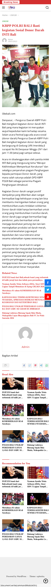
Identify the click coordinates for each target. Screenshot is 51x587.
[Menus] (4, 7)
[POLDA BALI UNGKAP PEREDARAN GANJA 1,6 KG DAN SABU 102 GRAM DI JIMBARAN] (13, 436)
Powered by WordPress (16, 576)
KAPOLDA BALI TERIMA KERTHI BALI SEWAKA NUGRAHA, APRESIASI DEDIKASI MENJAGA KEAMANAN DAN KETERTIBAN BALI (25, 299)
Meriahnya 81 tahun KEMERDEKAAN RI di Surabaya (21, 292)
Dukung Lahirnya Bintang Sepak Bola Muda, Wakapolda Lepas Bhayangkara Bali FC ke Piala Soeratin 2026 (23, 315)
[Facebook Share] (24, 365)
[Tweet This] (30, 365)
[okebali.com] (11, 7)
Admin (10, 39)
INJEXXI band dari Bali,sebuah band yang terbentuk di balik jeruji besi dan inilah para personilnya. (25, 278)
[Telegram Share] (41, 365)
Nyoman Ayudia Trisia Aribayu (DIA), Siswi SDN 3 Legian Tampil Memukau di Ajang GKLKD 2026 (24, 285)
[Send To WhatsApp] (47, 365)
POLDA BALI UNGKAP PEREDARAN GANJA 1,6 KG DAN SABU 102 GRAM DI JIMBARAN (24, 307)
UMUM (5, 21)
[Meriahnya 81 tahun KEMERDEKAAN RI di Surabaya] (13, 410)
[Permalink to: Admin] (4, 40)
